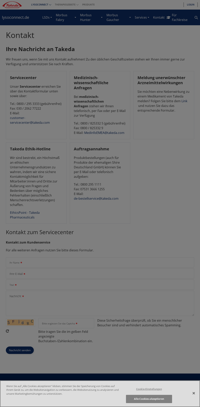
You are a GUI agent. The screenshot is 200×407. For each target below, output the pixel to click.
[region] (100, 393)
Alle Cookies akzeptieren (149, 399)
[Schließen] (193, 393)
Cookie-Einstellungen (149, 389)
